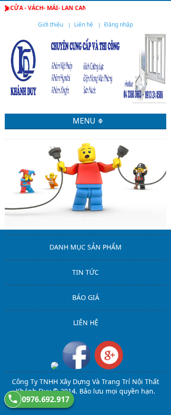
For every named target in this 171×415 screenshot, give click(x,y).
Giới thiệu (50, 24)
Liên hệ (83, 24)
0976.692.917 (45, 399)
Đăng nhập (118, 24)
